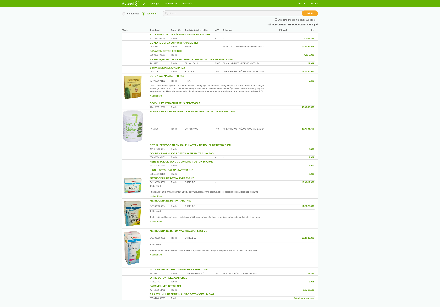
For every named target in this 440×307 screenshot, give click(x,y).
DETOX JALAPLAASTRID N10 (167, 76)
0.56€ (311, 149)
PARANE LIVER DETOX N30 (166, 286)
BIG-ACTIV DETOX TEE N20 (166, 51)
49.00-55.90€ (308, 107)
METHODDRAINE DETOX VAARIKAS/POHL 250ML (178, 231)
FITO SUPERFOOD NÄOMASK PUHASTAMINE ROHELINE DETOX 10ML (191, 145)
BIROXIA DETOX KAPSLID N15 (167, 67)
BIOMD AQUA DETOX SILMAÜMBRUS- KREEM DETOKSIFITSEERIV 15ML (192, 59)
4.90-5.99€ (309, 55)
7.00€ (311, 174)
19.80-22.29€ (308, 47)
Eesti (301, 3)
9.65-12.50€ (308, 290)
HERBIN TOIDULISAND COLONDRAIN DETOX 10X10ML (181, 161)
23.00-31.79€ (308, 129)
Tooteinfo (187, 3)
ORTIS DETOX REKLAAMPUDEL (168, 277)
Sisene (314, 3)
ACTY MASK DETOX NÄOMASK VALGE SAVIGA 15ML (180, 34)
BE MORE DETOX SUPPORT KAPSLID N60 (174, 42)
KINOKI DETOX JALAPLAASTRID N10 (171, 170)
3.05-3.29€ (309, 38)
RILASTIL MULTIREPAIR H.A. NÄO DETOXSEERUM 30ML (182, 294)
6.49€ (311, 81)
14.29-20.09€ (308, 206)
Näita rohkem (156, 96)
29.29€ (311, 273)
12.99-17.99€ (308, 182)
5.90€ (311, 165)
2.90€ (311, 157)
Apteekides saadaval (304, 298)
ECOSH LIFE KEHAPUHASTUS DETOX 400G (175, 103)
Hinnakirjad (171, 3)
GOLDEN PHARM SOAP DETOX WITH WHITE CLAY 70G (182, 153)
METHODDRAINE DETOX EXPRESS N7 (172, 178)
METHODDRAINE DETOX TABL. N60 (170, 200)
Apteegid (155, 3)
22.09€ (311, 63)
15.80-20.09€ (308, 71)
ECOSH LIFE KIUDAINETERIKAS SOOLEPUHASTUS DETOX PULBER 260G (192, 111)
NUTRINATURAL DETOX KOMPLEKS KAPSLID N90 (179, 269)
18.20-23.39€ (308, 238)
